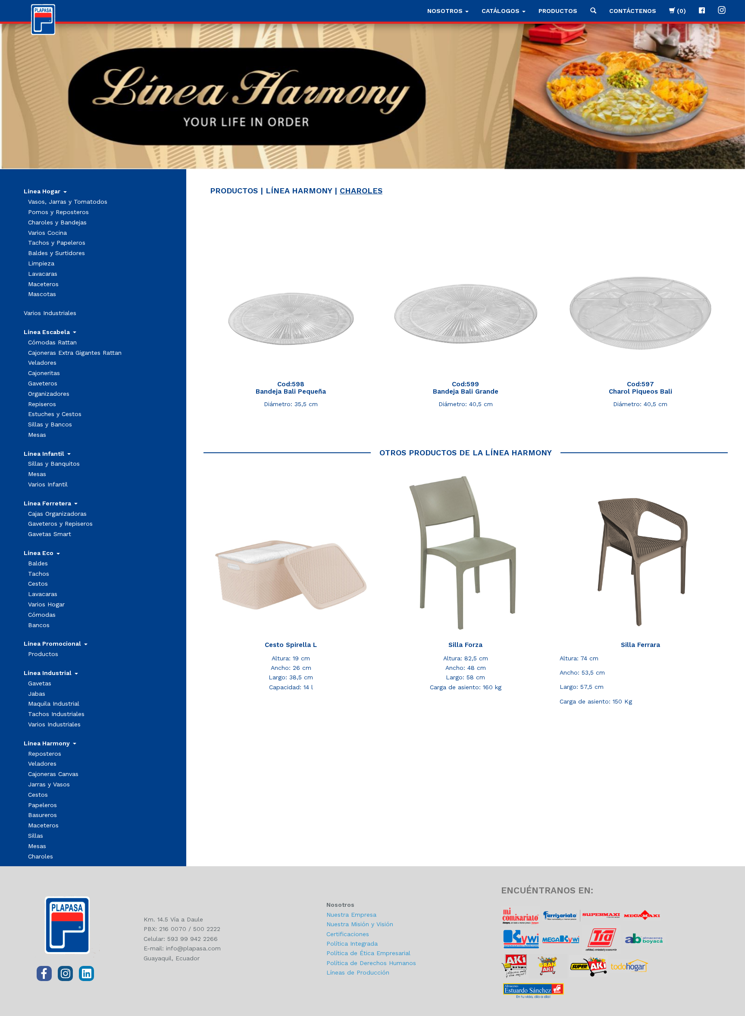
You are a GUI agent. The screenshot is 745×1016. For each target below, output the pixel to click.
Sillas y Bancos (50, 424)
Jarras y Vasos (49, 784)
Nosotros (445, 10)
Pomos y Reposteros (58, 211)
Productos (557, 10)
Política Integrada (352, 943)
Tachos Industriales (56, 713)
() (680, 10)
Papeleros (42, 804)
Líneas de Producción (357, 972)
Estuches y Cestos (54, 413)
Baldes (38, 563)
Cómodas (42, 614)
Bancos (39, 625)
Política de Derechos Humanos (371, 962)
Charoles (40, 856)
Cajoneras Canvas (53, 773)
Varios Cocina (47, 232)
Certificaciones (347, 934)
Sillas (35, 835)
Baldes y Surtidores (56, 252)
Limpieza (41, 263)
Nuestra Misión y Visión (359, 924)
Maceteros (43, 284)
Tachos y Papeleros (56, 242)
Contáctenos (632, 10)
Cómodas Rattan (52, 342)
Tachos (38, 573)
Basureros (42, 814)
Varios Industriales (50, 312)
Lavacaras (42, 273)
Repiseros (42, 404)
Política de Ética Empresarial (368, 953)
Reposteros (44, 753)
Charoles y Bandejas (57, 222)
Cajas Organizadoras (57, 513)
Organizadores (48, 393)
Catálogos (501, 10)
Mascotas (42, 293)
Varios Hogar (46, 604)
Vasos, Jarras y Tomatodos (67, 201)
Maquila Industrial (53, 703)
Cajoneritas (44, 372)
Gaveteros (42, 383)
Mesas (37, 434)
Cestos (38, 583)
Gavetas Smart (49, 533)
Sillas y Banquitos (54, 463)
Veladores (42, 362)
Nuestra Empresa (351, 914)
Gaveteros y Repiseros (60, 523)
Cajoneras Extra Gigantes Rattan (75, 352)
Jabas (36, 693)
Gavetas (39, 683)
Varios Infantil (48, 484)
